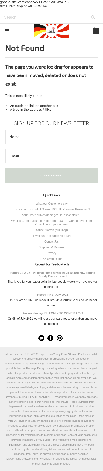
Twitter (41, 338)
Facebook (50, 338)
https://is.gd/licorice (19, 420)
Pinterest (60, 338)
